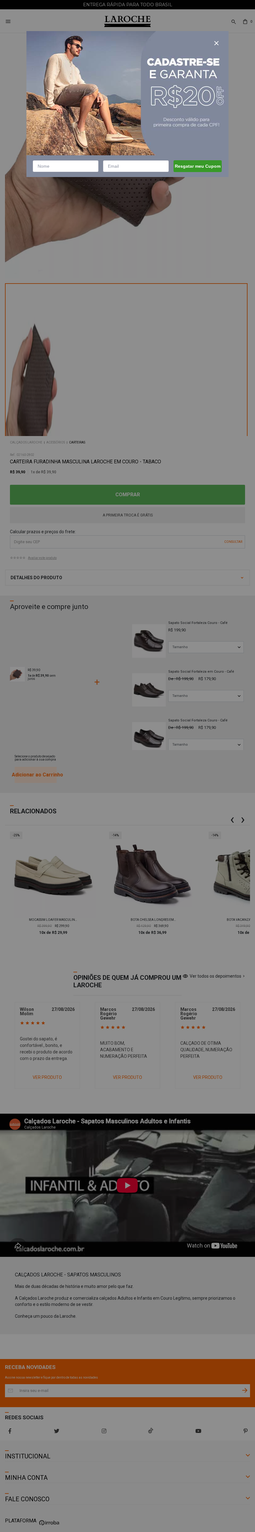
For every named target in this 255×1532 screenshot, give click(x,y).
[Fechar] (216, 43)
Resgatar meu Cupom (197, 166)
